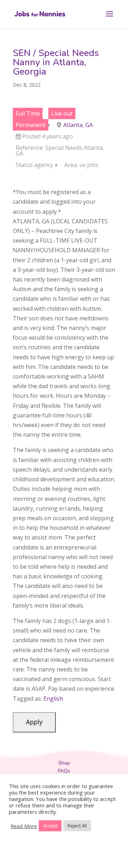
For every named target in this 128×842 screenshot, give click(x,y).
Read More (24, 826)
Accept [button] (50, 825)
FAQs (64, 770)
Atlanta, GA (78, 125)
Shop (64, 763)
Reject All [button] (77, 825)
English (53, 698)
